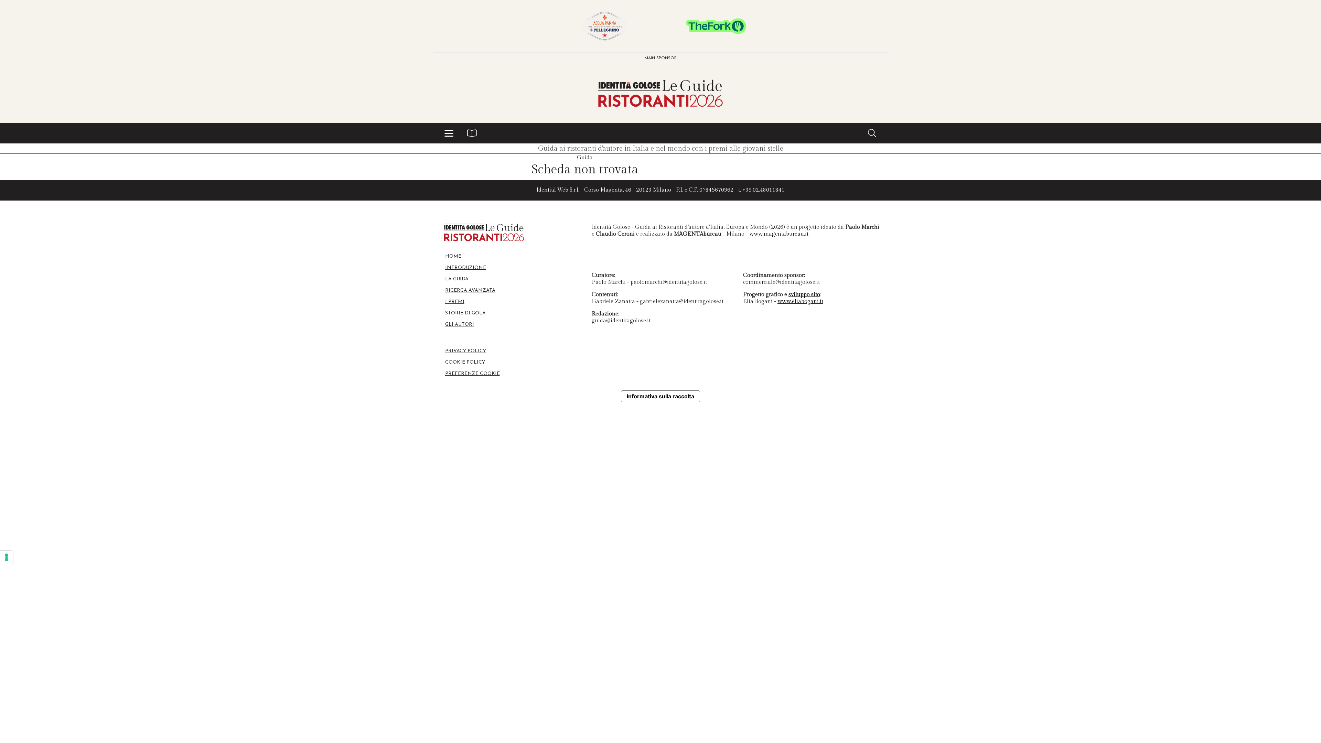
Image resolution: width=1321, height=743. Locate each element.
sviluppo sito (804, 294)
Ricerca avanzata (470, 290)
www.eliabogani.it (800, 301)
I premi (454, 301)
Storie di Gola (465, 313)
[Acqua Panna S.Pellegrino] (604, 26)
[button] (449, 133)
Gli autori (459, 324)
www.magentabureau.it (778, 234)
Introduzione (465, 267)
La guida (457, 279)
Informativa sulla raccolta (660, 396)
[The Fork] (716, 26)
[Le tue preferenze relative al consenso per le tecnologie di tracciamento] (6, 557)
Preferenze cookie (472, 373)
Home (453, 256)
